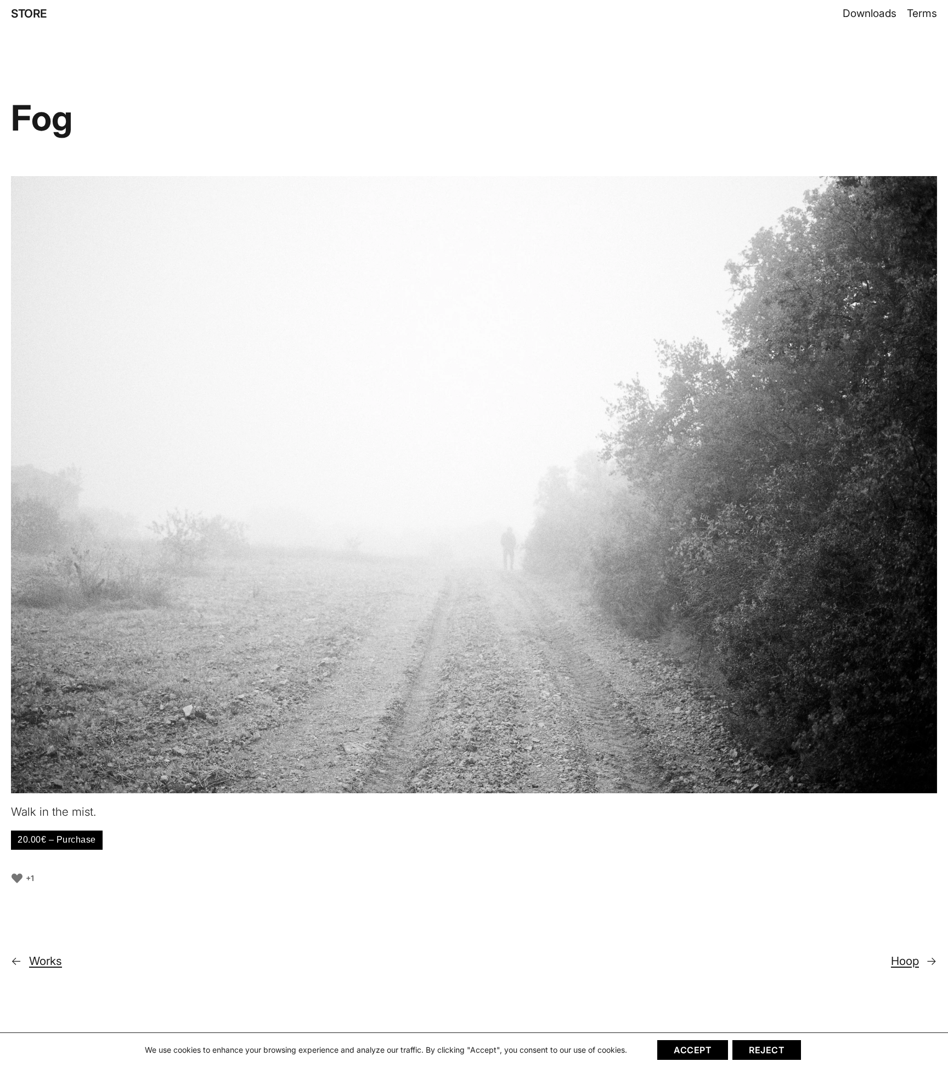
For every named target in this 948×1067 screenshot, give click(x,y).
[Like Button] (17, 878)
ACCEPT (693, 1050)
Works (45, 961)
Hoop (905, 961)
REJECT (767, 1050)
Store (29, 13)
